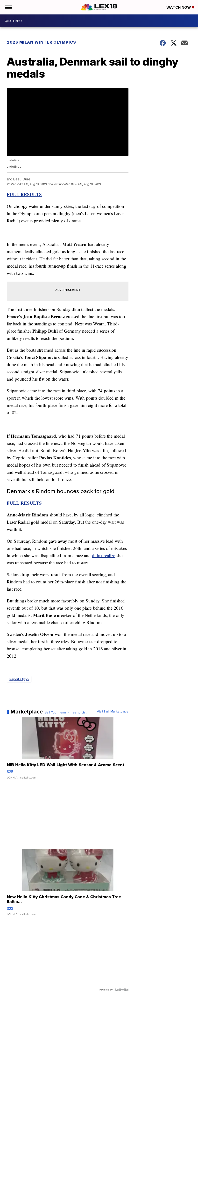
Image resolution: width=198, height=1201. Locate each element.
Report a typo (19, 679)
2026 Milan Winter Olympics (41, 42)
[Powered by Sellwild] (121, 989)
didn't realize (103, 555)
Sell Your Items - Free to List (65, 712)
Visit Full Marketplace (112, 711)
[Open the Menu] (8, 7)
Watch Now (179, 7)
